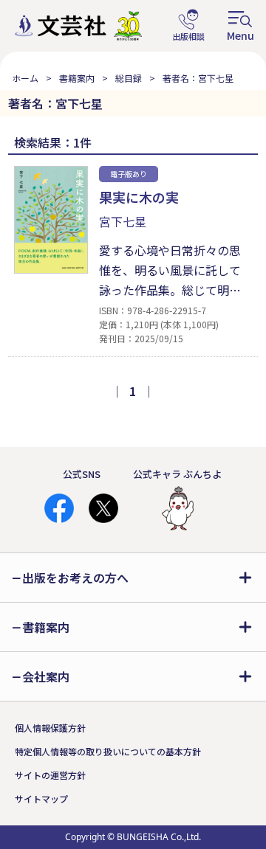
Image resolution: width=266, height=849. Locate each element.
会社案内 (45, 676)
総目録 (128, 78)
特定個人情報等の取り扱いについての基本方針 (108, 751)
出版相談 (188, 26)
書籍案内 (77, 78)
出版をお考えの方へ (75, 577)
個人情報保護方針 (50, 727)
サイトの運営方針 (50, 775)
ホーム (25, 78)
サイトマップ (41, 798)
